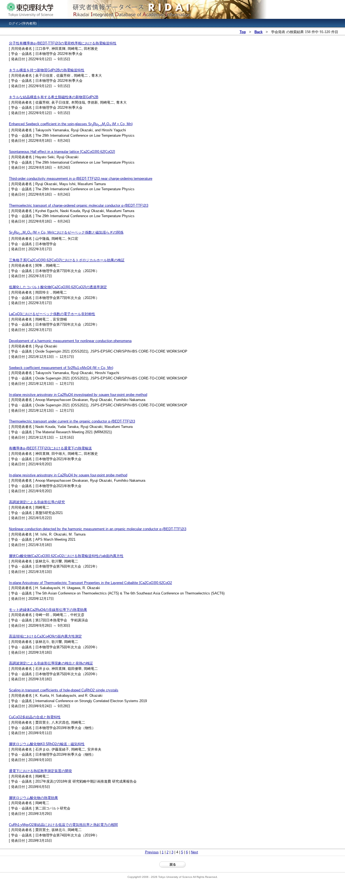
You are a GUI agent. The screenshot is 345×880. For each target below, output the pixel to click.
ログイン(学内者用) (23, 23)
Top (243, 32)
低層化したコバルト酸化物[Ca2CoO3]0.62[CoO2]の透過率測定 (58, 287)
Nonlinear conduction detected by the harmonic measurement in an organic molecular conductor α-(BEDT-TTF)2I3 (97, 529)
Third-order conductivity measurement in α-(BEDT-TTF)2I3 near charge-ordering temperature (80, 179)
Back (258, 32)
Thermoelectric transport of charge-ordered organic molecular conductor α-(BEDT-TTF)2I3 (78, 205)
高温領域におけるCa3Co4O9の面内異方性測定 (45, 636)
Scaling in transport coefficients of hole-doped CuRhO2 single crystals (63, 690)
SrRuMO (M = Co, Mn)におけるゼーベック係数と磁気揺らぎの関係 (66, 232)
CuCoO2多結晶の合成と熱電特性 (35, 717)
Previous (152, 852)
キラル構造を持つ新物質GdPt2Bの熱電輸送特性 (46, 70)
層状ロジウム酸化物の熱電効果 (33, 798)
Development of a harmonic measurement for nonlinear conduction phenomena (70, 341)
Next (194, 852)
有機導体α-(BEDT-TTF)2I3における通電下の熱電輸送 (50, 448)
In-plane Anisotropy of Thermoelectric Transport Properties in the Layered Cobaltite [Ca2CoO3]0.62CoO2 (90, 583)
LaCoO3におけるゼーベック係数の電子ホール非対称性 (52, 314)
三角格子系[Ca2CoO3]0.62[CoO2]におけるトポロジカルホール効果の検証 (67, 260)
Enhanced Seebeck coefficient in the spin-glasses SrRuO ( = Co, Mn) (71, 124)
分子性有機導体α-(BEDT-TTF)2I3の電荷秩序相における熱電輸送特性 (62, 43)
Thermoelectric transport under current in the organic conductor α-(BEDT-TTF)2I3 (72, 421)
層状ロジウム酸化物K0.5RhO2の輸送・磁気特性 (47, 744)
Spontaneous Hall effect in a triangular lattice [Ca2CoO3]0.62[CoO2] (62, 152)
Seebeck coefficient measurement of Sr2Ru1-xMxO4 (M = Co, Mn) (61, 368)
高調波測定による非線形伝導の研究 (37, 502)
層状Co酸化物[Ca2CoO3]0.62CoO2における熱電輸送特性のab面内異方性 (66, 556)
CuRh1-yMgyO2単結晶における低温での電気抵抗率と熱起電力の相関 (63, 825)
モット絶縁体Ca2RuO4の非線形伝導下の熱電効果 (48, 610)
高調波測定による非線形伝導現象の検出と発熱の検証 (51, 663)
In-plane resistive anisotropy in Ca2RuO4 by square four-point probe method (68, 475)
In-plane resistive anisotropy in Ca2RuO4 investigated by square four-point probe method (78, 395)
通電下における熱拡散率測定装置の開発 (40, 771)
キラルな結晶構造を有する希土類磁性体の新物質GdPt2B (53, 97)
